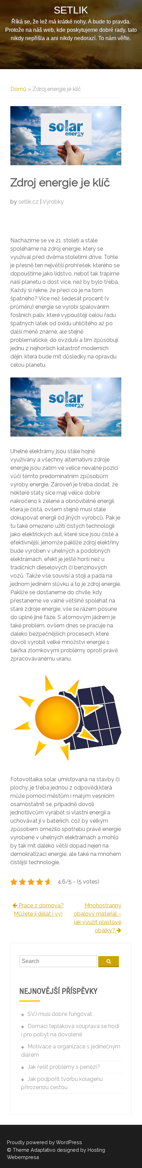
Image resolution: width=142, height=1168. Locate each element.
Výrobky (53, 201)
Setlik (71, 10)
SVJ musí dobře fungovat (60, 1014)
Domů (18, 89)
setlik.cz (29, 201)
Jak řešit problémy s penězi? (64, 1067)
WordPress (69, 1142)
